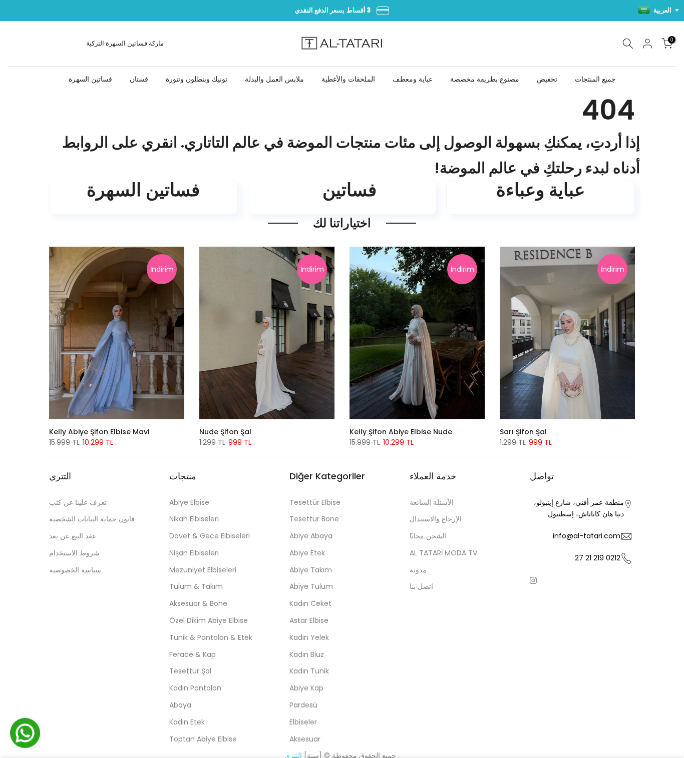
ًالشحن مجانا (428, 536)
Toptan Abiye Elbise (203, 739)
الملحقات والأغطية (348, 79)
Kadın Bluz (306, 654)
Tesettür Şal (190, 671)
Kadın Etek (187, 722)
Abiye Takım (310, 570)
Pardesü (303, 705)
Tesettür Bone (314, 519)
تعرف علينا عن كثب (78, 502)
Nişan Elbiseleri (194, 553)
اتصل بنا (421, 586)
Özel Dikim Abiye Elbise (208, 620)
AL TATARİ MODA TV (443, 553)
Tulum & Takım (196, 586)
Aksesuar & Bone (198, 603)
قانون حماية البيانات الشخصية (92, 519)
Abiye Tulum (311, 586)
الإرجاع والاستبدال (436, 519)
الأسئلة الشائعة (432, 502)
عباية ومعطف (413, 79)
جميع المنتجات (595, 79)
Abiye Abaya (310, 536)
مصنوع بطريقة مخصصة (484, 79)
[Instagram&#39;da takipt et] (533, 580)
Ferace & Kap (192, 654)
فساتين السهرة (126, 43)
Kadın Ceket (310, 603)
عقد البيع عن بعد (72, 536)
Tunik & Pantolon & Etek (210, 637)
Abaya (180, 705)
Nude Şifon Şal (225, 432)
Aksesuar (304, 739)
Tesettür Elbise (314, 502)
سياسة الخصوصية (75, 570)
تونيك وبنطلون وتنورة (196, 79)
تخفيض (547, 79)
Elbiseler (303, 722)
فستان (139, 79)
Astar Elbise (308, 620)
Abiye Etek (307, 553)
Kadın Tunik (309, 671)
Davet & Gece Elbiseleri (209, 536)
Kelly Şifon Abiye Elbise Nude (401, 432)
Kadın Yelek (309, 637)
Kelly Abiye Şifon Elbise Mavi (99, 432)
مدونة (418, 570)
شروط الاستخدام (74, 553)
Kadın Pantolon (195, 688)
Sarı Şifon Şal (523, 432)
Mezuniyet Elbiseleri (202, 570)
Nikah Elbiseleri (194, 519)
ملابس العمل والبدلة (274, 79)
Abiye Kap (306, 688)
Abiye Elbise (189, 502)
